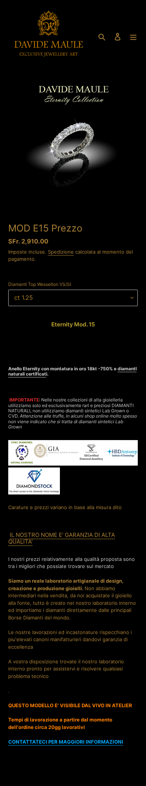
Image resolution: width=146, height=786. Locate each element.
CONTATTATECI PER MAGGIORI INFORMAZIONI (65, 742)
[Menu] (133, 36)
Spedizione (61, 252)
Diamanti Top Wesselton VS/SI (39, 284)
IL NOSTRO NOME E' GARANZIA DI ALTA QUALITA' (61, 538)
